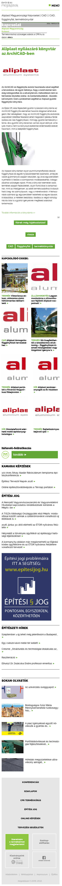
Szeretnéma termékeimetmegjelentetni (17, 841)
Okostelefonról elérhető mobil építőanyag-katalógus (14, 431)
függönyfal (8, 19)
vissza (30, 234)
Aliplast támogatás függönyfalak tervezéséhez (14, 342)
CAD (44, 15)
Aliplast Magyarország (12, 28)
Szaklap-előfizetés (44, 841)
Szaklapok (30, 791)
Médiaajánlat (27, 874)
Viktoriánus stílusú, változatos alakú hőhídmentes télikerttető (14, 299)
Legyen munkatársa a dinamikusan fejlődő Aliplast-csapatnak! (44, 299)
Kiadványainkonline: (17, 856)
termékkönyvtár (24, 19)
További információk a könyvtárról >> (18, 213)
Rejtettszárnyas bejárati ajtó (46, 430)
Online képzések (31, 818)
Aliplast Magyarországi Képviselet (21, 15)
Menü (56, 5)
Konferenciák (30, 782)
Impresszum (42, 874)
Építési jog (30, 809)
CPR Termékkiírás (30, 800)
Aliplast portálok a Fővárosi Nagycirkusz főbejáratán (14, 389)
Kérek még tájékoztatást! (31, 222)
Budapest (5, 31)
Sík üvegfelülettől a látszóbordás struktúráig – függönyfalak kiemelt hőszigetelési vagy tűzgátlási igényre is (44, 345)
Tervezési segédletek (31, 827)
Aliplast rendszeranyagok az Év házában (46, 388)
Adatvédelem (11, 874)
